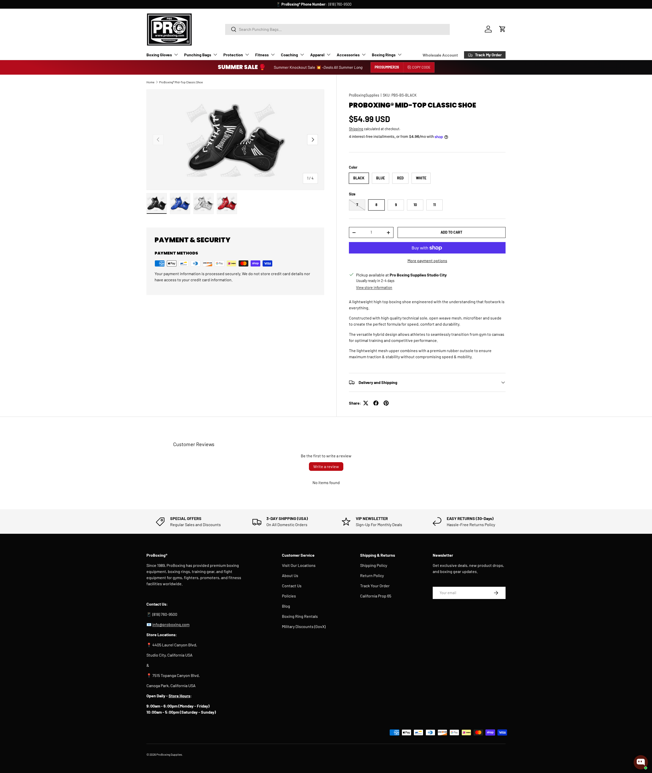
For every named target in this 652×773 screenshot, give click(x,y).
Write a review (326, 466)
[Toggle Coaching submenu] (302, 54)
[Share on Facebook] (376, 403)
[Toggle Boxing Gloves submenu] (176, 54)
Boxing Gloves (159, 54)
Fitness (262, 54)
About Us (290, 575)
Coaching (289, 54)
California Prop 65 (375, 595)
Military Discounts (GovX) (303, 626)
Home (150, 82)
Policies (289, 595)
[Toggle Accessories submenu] (364, 54)
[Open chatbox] (641, 762)
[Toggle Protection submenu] (247, 54)
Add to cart (451, 232)
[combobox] (337, 29)
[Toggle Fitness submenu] (273, 54)
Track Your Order (375, 585)
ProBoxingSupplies (364, 95)
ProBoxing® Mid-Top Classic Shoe (181, 82)
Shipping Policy (373, 565)
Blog (286, 606)
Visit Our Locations (299, 565)
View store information (374, 287)
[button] (502, 29)
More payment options (427, 260)
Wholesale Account (440, 54)
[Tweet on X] (366, 403)
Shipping (356, 129)
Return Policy (372, 575)
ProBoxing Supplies (169, 754)
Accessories (348, 54)
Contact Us (292, 585)
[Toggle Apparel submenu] (328, 54)
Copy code (421, 67)
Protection (233, 54)
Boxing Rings (384, 54)
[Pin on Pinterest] (386, 403)
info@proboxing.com (346, 4)
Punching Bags (197, 54)
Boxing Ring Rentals (300, 616)
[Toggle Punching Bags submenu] (215, 54)
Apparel (317, 54)
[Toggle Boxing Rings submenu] (400, 54)
